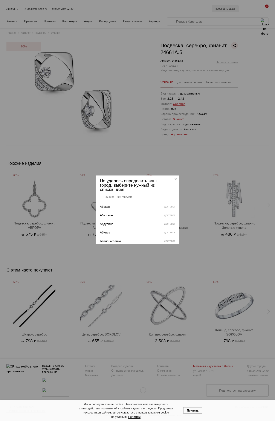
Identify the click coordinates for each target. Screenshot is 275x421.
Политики (134, 416)
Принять (193, 410)
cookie (119, 404)
